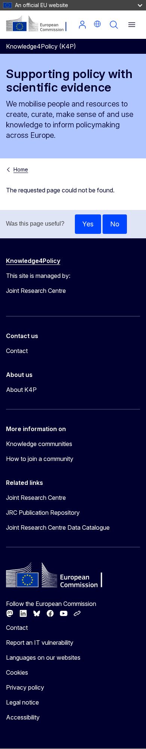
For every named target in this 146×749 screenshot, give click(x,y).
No (114, 224)
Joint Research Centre (36, 497)
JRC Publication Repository (43, 512)
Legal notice (22, 702)
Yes (88, 224)
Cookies (17, 672)
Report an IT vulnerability (39, 642)
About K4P (21, 389)
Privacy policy (25, 687)
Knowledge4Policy (33, 260)
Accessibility (23, 717)
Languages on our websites (43, 657)
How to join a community (39, 458)
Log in (82, 24)
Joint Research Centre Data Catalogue (58, 527)
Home (20, 169)
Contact (17, 351)
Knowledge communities (39, 444)
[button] (97, 24)
